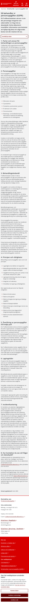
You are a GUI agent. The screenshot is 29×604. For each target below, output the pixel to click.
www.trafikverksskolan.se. (21, 476)
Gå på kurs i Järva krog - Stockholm (12, 529)
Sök (22, 5)
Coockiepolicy (5, 562)
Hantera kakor (14, 590)
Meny (26, 5)
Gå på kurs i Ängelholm (8, 520)
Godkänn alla (14, 600)
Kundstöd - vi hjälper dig (7, 543)
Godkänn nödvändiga (14, 595)
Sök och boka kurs (16, 4)
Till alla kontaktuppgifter (7, 501)
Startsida (3, 9)
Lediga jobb (4, 553)
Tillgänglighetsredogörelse (8, 566)
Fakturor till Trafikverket (7, 549)
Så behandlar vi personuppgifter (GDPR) (12, 569)
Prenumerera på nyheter (8, 556)
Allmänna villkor (5, 546)
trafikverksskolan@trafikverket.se (10, 464)
